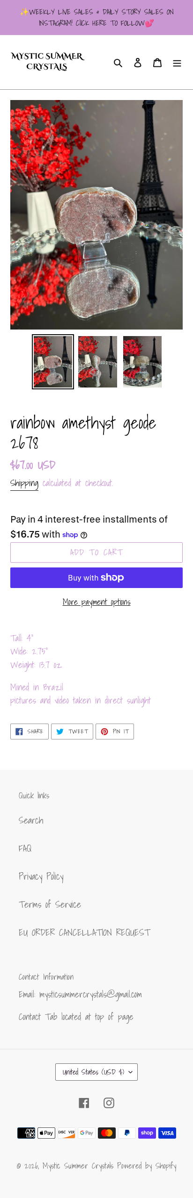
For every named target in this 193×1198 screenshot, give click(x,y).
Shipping (24, 483)
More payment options (97, 601)
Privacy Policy (41, 876)
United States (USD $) (93, 1072)
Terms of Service (50, 904)
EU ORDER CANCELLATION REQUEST (84, 932)
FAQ (25, 848)
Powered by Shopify (146, 1165)
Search (31, 820)
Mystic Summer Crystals (80, 1165)
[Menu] (177, 62)
